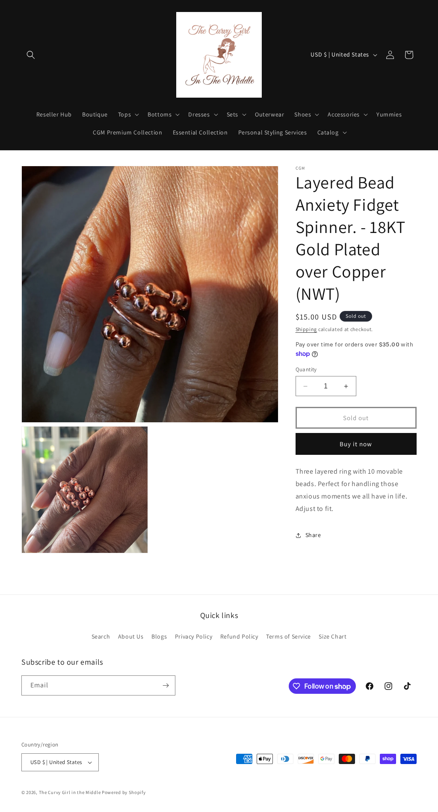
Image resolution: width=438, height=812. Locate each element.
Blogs (159, 636)
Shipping (306, 329)
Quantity (306, 369)
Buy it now (356, 444)
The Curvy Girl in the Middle (70, 792)
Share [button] (313, 535)
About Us (131, 636)
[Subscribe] (165, 685)
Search (101, 636)
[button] (30, 54)
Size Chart (332, 636)
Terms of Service (288, 636)
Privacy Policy (193, 636)
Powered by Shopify (124, 792)
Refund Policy (239, 636)
